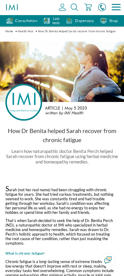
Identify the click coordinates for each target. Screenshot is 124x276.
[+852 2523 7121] (102, 7)
